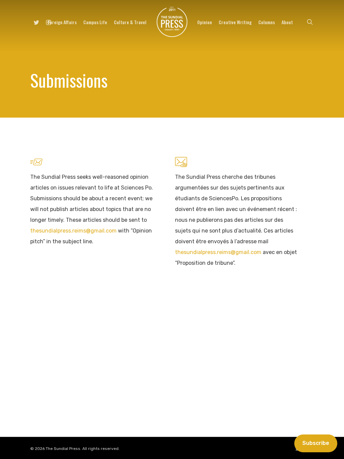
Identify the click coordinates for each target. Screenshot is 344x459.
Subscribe (315, 443)
